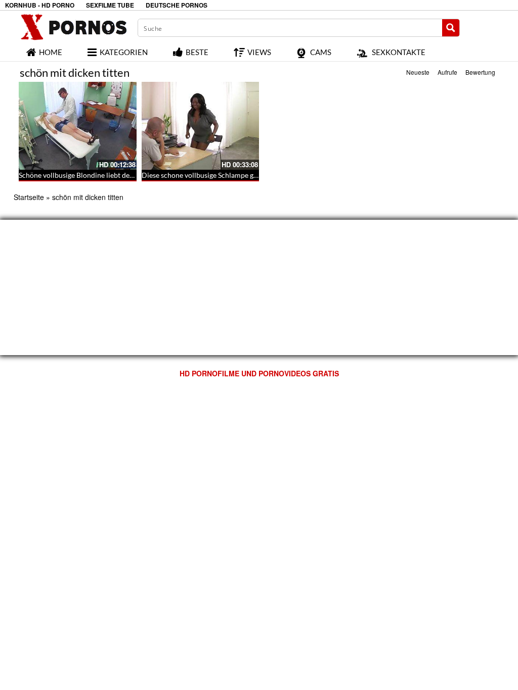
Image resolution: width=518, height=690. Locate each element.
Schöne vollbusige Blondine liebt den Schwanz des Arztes (107, 175)
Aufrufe (447, 72)
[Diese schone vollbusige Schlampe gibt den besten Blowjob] (201, 126)
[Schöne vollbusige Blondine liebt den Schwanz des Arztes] (78, 126)
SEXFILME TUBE (110, 5)
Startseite (29, 197)
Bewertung (480, 72)
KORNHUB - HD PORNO (39, 5)
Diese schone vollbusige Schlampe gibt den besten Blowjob (233, 175)
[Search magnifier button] (450, 27)
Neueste (417, 72)
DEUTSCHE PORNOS (176, 5)
